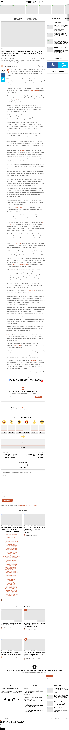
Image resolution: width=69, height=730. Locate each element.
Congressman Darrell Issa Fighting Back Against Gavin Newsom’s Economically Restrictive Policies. (34, 691)
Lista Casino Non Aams (12, 592)
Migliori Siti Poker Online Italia (11, 594)
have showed (32, 360)
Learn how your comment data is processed (27, 505)
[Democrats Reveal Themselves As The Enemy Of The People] (11, 520)
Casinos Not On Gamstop (11, 561)
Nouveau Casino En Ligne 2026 (11, 588)
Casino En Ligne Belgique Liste (11, 572)
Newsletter (62, 718)
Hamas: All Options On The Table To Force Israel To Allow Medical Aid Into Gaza (35, 696)
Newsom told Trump (17, 207)
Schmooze (57, 718)
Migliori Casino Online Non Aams (11, 567)
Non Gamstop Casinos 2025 (12, 546)
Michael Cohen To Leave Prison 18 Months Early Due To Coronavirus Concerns (61, 703)
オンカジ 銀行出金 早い (11, 576)
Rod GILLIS (27, 694)
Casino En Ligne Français (11, 590)
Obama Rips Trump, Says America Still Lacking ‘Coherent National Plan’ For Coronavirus (34, 625)
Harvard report (17, 243)
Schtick (52, 718)
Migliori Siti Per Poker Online (11, 573)
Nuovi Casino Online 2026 (11, 587)
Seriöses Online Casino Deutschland (11, 542)
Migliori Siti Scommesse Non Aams (11, 536)
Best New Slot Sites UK (12, 560)
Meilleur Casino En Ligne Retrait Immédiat (11, 556)
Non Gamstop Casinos (11, 538)
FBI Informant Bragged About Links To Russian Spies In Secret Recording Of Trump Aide (61, 697)
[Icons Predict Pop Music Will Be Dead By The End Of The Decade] (45, 9)
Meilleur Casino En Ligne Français (11, 582)
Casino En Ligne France (11, 571)
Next (68, 12)
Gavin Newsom (35, 90)
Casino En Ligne (11, 544)
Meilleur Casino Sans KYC (11, 591)
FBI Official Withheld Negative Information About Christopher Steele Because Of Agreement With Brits (61, 709)
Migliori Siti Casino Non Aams (11, 565)
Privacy (67, 718)
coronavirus (5, 384)
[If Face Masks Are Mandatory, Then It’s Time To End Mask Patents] (6, 9)
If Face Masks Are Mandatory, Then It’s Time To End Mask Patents (6, 16)
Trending (25, 610)
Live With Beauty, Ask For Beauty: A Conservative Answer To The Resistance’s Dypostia (34, 654)
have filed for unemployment (20, 264)
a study (14, 102)
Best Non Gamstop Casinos (11, 549)
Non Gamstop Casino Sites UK (11, 555)
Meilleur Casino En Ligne (11, 545)
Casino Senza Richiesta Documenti (11, 584)
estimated (18, 345)
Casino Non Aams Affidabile (11, 586)
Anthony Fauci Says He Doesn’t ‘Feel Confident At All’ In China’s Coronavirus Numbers (61, 690)
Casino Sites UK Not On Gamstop (11, 563)
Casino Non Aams (11, 553)
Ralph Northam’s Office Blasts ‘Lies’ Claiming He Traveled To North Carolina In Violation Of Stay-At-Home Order (61, 42)
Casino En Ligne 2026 (11, 579)
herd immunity (14, 384)
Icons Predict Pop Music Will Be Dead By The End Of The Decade (44, 16)
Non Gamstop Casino (11, 537)
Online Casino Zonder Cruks (11, 534)
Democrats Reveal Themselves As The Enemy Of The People (34, 701)
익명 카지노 (11, 580)
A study (8, 334)
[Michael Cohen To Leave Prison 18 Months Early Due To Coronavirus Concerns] (50, 703)
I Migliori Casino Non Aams (11, 552)
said (16, 100)
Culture (27, 636)
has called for (31, 290)
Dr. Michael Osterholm (12, 215)
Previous (0, 12)
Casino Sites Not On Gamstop (11, 541)
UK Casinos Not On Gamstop (11, 569)
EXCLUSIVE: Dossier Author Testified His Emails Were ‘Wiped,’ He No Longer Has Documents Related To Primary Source (19, 17)
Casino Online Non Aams (11, 540)
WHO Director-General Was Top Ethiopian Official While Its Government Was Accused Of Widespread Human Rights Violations (32, 17)
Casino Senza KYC (11, 583)
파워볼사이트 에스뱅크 (11, 578)
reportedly (22, 150)
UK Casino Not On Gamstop (11, 548)
